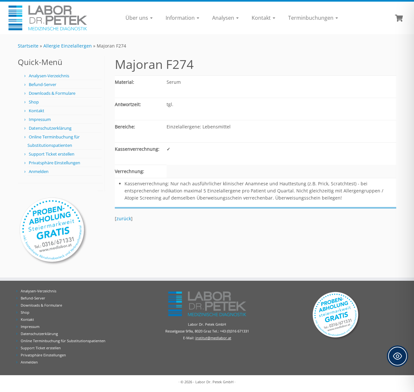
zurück (123, 218)
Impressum (40, 119)
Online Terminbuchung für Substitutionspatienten (63, 340)
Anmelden (39, 171)
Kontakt (262, 17)
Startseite (28, 46)
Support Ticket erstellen (51, 154)
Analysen (223, 17)
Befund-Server (42, 84)
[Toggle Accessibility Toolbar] (397, 356)
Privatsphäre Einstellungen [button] (54, 163)
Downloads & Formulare (52, 93)
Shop (34, 102)
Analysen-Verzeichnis (49, 76)
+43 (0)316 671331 (234, 331)
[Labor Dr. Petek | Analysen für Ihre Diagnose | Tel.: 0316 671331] (47, 18)
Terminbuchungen (311, 17)
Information (181, 17)
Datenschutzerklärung (50, 128)
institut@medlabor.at (213, 337)
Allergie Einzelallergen (67, 46)
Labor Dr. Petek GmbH (214, 381)
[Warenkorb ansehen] (399, 17)
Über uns (137, 17)
